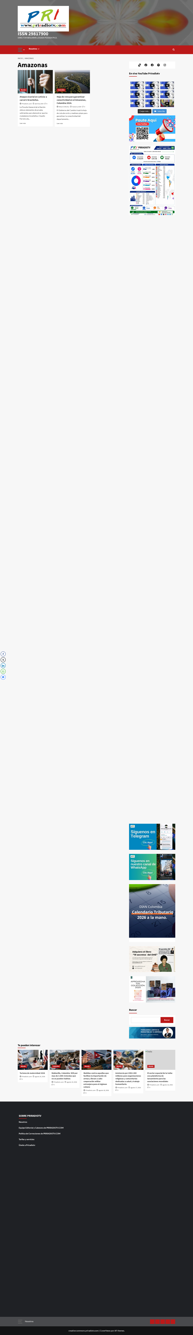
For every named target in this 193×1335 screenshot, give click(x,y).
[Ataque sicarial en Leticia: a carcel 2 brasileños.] (35, 81)
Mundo (23, 90)
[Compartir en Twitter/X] (3, 659)
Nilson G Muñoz (64, 107)
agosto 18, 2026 (104, 1090)
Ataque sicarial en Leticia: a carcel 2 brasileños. (33, 98)
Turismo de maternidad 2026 (32, 1073)
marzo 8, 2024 (76, 107)
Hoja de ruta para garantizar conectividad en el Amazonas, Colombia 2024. (71, 100)
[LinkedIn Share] (3, 665)
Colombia (61, 90)
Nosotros (33, 48)
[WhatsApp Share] (3, 671)
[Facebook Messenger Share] (3, 677)
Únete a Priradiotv (27, 1145)
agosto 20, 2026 (40, 1076)
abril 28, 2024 (39, 104)
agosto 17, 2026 (136, 1088)
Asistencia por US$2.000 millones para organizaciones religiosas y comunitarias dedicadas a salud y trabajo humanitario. (128, 1079)
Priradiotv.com (27, 104)
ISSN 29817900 (33, 33)
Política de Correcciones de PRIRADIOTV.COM (39, 1133)
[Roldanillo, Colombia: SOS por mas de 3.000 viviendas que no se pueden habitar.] (65, 1060)
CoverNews (105, 1330)
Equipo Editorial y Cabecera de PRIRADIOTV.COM (41, 1128)
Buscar (133, 1010)
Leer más (23, 123)
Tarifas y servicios (26, 1139)
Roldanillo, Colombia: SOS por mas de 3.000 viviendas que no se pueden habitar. (65, 1076)
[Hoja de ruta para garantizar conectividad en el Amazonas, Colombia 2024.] (72, 81)
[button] (173, 50)
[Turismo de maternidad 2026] (33, 1060)
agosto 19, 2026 (72, 1082)
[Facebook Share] (3, 653)
